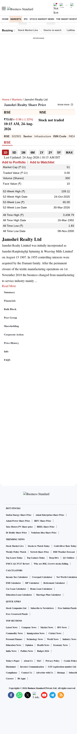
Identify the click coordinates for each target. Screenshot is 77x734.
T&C (39, 660)
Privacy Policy (53, 660)
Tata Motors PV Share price (19, 526)
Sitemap (61, 672)
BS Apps (21, 678)
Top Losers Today (14, 557)
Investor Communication (32, 666)
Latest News (11, 627)
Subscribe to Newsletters (42, 608)
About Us (28, 660)
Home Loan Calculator (41, 589)
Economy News (60, 645)
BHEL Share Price (45, 526)
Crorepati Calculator (42, 577)
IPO (26, 19)
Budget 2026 (43, 651)
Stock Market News (42, 19)
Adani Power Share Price (18, 520)
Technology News (34, 639)
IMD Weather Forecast (64, 552)
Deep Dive (54, 557)
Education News (13, 645)
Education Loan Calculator (19, 594)
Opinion (29, 645)
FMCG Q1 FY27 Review (18, 563)
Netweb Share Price (39, 552)
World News (52, 639)
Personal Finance (14, 639)
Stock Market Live (28, 30)
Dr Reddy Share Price (16, 532)
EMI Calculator (13, 583)
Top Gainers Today (36, 557)
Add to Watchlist (42, 162)
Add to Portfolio (14, 162)
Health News (43, 645)
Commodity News (14, 633)
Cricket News (55, 633)
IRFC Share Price (42, 520)
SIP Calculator (32, 583)
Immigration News (35, 633)
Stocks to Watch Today (39, 546)
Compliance (11, 672)
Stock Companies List (16, 608)
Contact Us (26, 672)
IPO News (62, 627)
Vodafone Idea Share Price (43, 532)
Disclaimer (11, 666)
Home (5, 19)
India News (11, 651)
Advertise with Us (44, 672)
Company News (29, 627)
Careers (9, 678)
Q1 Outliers (68, 557)
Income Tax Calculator (17, 577)
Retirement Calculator (54, 583)
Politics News (27, 651)
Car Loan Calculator (16, 589)
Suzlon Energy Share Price (18, 515)
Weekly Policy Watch (16, 552)
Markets (15, 19)
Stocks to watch (52, 30)
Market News (46, 627)
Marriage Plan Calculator (48, 594)
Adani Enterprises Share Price (50, 515)
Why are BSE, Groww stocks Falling (51, 563)
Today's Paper (13, 660)
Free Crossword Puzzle (17, 614)
